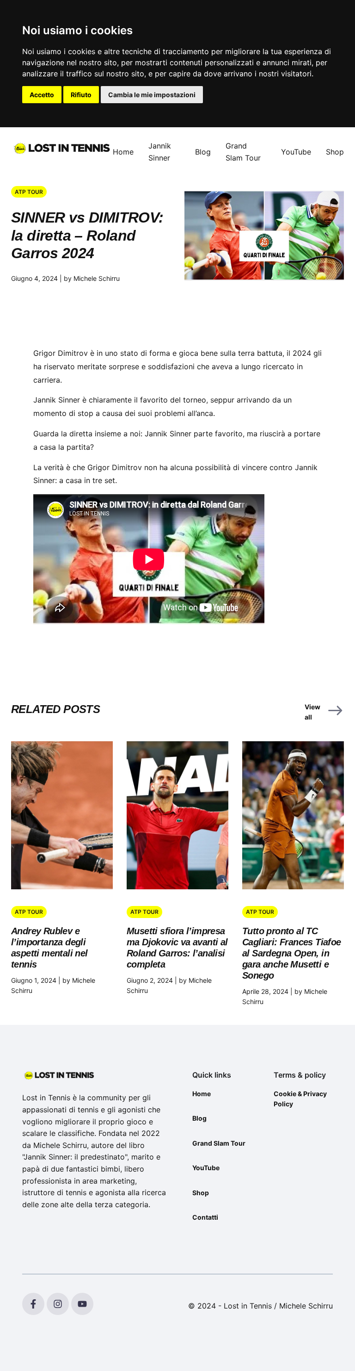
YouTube (296, 151)
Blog (203, 151)
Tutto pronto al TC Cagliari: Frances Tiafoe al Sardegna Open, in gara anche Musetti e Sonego (291, 953)
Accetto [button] (42, 95)
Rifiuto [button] (81, 95)
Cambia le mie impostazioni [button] (152, 95)
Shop (335, 151)
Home (123, 151)
